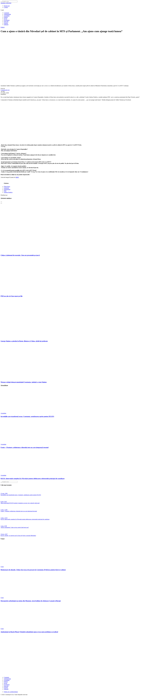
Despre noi (7, 6)
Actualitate (6, 15)
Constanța (6, 13)
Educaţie (6, 21)
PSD (5, 191)
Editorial (6, 24)
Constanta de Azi (5, 90)
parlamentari (7, 189)
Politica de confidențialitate (11, 692)
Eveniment (6, 20)
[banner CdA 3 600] (70, 142)
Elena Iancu (7, 186)
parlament (6, 188)
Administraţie (7, 14)
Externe (6, 23)
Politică (6, 17)
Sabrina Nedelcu (8, 192)
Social (5, 18)
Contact (6, 7)
